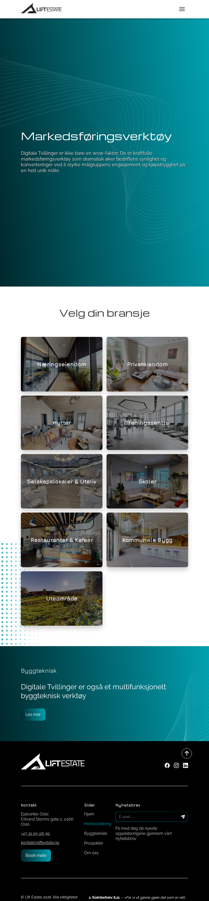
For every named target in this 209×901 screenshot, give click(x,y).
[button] (182, 9)
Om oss (91, 852)
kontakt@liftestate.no (40, 842)
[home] (41, 9)
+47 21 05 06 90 (35, 833)
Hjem (89, 814)
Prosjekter (93, 843)
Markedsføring (97, 823)
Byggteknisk (95, 833)
